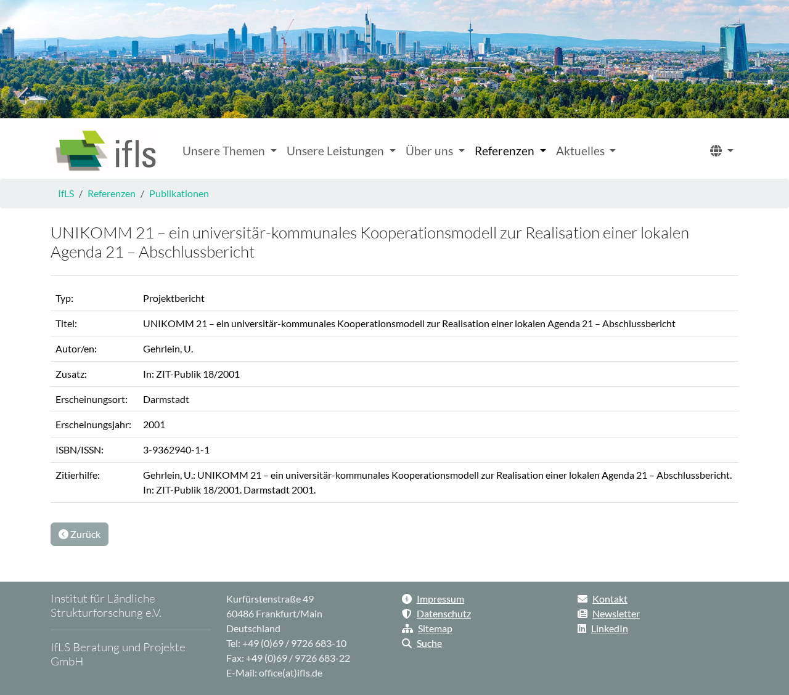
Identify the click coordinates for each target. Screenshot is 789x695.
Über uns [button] (431, 151)
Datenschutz (444, 613)
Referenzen (112, 193)
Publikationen (179, 193)
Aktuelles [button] (581, 151)
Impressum (440, 598)
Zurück (84, 534)
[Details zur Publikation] (107, 151)
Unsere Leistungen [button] (336, 151)
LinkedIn (609, 628)
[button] (721, 151)
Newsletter (616, 613)
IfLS (66, 193)
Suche (429, 643)
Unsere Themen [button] (225, 151)
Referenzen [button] (506, 151)
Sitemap (435, 628)
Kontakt (610, 598)
